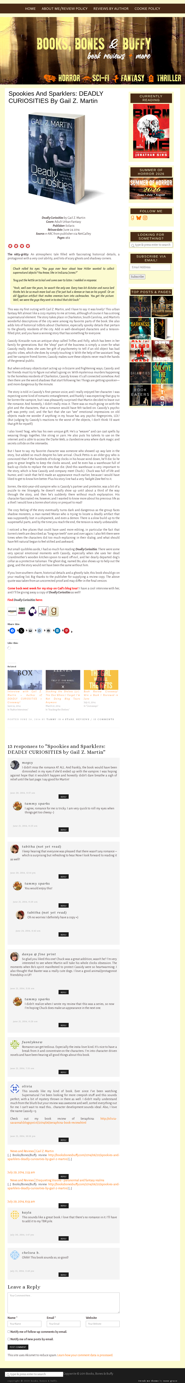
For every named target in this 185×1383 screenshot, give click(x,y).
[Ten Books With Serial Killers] (140, 351)
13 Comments (104, 719)
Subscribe (137, 276)
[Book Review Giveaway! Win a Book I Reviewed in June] (101, 680)
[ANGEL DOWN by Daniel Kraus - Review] (162, 351)
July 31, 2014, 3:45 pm (22, 1271)
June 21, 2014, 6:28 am (25, 1021)
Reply (63, 797)
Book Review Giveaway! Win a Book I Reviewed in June (101, 695)
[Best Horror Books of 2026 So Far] (140, 328)
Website (91, 1318)
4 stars (68, 719)
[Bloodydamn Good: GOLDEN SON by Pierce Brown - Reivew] (162, 328)
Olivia (27, 1086)
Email (51, 1318)
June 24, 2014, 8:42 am (28, 930)
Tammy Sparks (37, 803)
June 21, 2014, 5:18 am (22, 988)
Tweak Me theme (149, 1381)
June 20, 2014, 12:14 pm (23, 872)
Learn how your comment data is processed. (85, 1355)
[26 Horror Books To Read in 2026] (140, 306)
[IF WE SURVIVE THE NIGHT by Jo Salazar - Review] (162, 373)
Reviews (82, 719)
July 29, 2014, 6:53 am (21, 1201)
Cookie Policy (147, 8)
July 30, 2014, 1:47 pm (22, 1234)
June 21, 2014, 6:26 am (25, 901)
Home (30, 8)
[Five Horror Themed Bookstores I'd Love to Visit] (162, 306)
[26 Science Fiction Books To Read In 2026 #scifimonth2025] (162, 395)
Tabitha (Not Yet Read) (41, 846)
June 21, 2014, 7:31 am (22, 1068)
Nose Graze (170, 1381)
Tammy (51, 719)
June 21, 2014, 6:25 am (25, 825)
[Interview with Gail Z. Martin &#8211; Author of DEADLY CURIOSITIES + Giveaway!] (25, 680)
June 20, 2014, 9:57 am (22, 792)
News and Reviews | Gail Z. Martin (32, 1151)
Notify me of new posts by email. (31, 1339)
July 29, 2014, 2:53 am (21, 1172)
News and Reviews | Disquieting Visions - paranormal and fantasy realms (57, 1180)
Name (13, 1318)
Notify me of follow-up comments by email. (38, 1332)
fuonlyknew (32, 1042)
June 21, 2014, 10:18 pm (23, 1136)
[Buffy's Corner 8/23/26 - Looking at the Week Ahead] (140, 373)
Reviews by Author (111, 8)
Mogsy (27, 762)
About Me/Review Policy (64, 8)
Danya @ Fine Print (39, 954)
